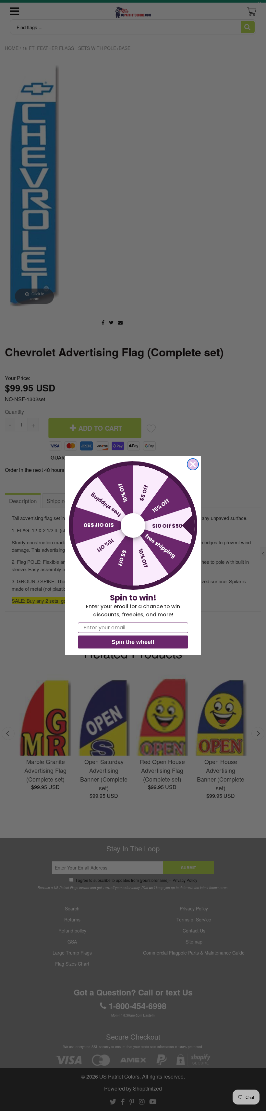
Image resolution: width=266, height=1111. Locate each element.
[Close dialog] (193, 464)
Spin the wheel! (133, 642)
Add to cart (53, 395)
